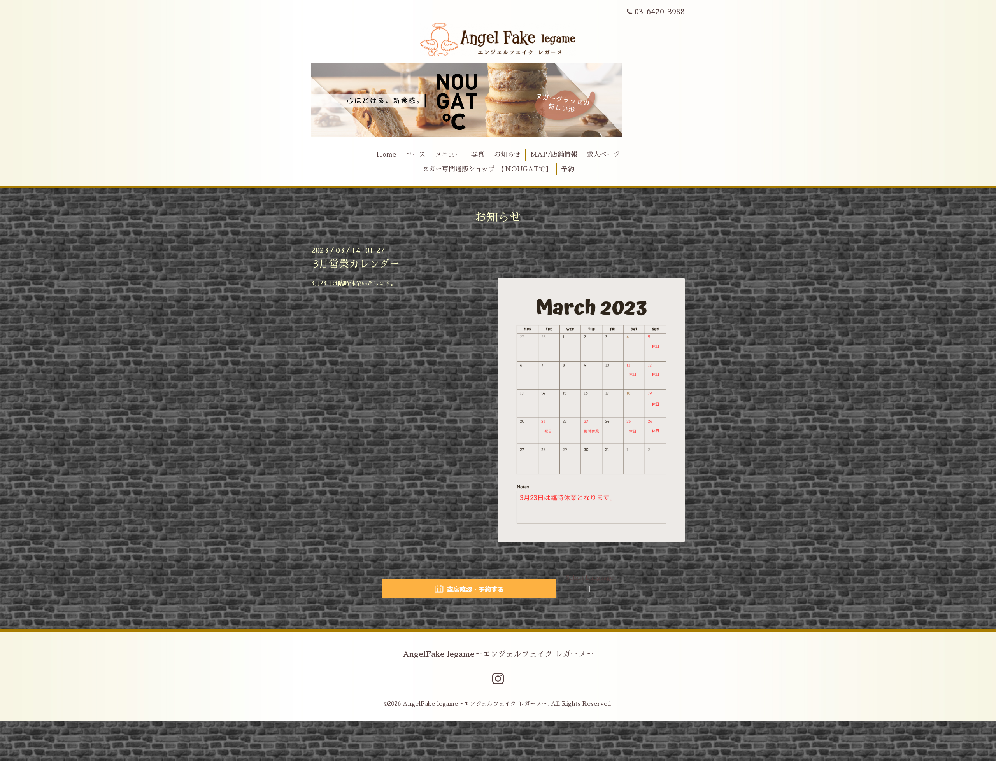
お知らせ (507, 154)
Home (386, 154)
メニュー (448, 154)
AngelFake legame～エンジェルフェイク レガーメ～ (498, 654)
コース (415, 154)
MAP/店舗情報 (553, 154)
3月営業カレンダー (356, 264)
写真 (477, 154)
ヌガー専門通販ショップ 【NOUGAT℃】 (487, 169)
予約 (567, 169)
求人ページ (603, 154)
